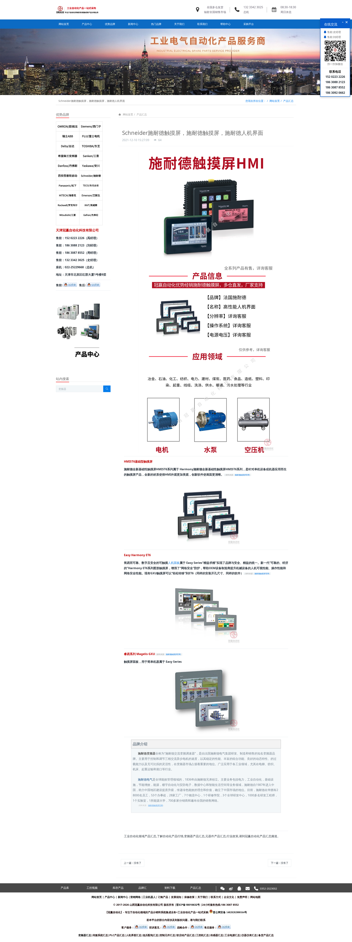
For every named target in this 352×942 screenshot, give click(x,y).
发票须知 (176, 897)
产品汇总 (288, 101)
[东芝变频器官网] (91, 145)
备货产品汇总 (266, 935)
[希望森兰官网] (68, 155)
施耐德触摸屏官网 (242, 475)
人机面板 (174, 563)
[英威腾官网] (91, 204)
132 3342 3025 (253, 7)
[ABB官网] (68, 135)
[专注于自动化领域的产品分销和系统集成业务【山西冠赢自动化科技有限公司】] (77, 9)
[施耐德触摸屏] (206, 154)
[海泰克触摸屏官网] (68, 194)
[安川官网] (91, 165)
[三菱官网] (68, 214)
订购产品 (163, 897)
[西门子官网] (91, 126)
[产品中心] (78, 296)
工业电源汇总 (232, 935)
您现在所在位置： (255, 101)
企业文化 (229, 897)
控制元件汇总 (167, 935)
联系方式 (216, 897)
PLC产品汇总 (116, 935)
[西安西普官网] (68, 175)
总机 (246, 12)
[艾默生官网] (91, 194)
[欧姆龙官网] (68, 126)
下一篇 (279, 863)
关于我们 (202, 897)
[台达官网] (68, 145)
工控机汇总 (202, 935)
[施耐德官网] (91, 175)
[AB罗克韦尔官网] (68, 204)
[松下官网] (68, 185)
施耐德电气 (145, 779)
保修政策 (189, 897)
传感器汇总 (216, 935)
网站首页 (64, 24)
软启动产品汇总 (186, 935)
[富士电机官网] (91, 135)
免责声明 (242, 897)
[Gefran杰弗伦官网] (91, 214)
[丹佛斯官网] (68, 165)
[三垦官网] (91, 155)
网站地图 (255, 897)
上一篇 (132, 863)
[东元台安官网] (91, 185)
